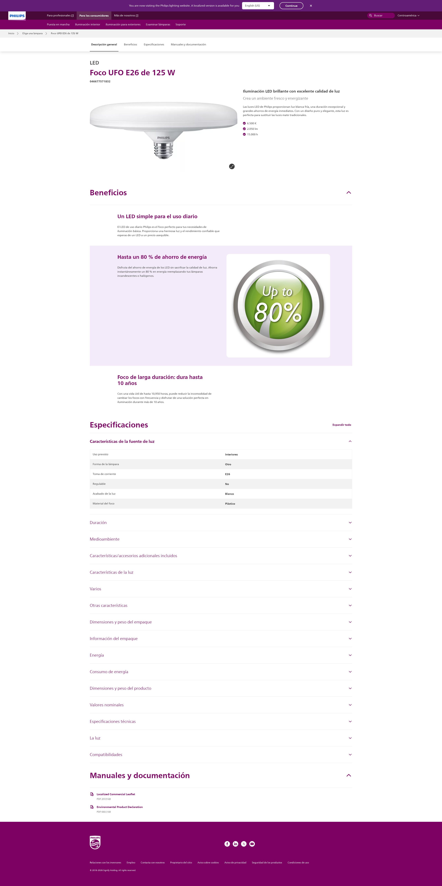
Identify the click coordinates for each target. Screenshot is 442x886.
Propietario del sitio (181, 863)
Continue (291, 5)
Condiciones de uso (298, 863)
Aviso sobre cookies (208, 863)
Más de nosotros (125, 15)
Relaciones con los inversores (105, 863)
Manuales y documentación (188, 44)
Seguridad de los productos (267, 863)
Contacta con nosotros (153, 863)
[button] (95, 130)
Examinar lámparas (158, 24)
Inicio (11, 33)
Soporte (181, 24)
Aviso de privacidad (235, 863)
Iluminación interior (87, 24)
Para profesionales (59, 15)
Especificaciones (154, 44)
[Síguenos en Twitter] (244, 844)
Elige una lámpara (32, 33)
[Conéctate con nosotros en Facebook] (227, 844)
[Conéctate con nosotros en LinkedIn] (235, 844)
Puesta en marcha (58, 24)
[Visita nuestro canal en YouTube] (252, 844)
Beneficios (130, 44)
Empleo (131, 863)
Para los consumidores (94, 15)
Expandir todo (342, 424)
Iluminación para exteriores (123, 24)
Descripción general (104, 44)
